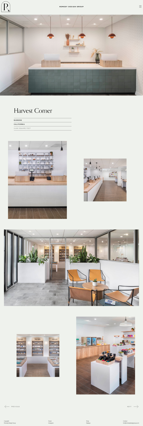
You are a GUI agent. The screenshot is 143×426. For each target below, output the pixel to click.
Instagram (51, 423)
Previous (15, 406)
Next (129, 406)
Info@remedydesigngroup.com (131, 423)
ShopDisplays (88, 422)
